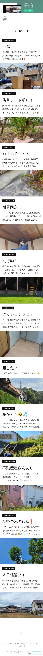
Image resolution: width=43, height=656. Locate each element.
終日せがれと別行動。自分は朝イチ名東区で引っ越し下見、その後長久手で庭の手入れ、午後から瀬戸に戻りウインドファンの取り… (21, 270)
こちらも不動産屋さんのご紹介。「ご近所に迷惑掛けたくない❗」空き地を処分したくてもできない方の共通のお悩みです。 (21, 477)
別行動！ (10, 261)
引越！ (8, 46)
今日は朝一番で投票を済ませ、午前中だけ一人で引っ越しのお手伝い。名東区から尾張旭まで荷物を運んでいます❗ (21, 55)
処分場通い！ (13, 575)
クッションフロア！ (20, 314)
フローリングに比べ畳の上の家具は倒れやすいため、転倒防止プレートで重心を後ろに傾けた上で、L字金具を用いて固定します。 (21, 216)
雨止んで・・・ (15, 153)
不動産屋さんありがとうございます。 (21, 468)
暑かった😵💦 (15, 414)
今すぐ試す (28, 10)
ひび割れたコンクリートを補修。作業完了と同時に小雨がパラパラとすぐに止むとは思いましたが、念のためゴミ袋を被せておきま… (21, 162)
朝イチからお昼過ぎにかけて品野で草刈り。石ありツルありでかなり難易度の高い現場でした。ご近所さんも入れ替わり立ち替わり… (21, 584)
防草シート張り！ (17, 100)
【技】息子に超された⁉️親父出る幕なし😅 (21, 373)
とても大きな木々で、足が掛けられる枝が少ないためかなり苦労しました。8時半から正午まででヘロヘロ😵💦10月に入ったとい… (21, 530)
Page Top (21, 633)
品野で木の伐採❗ (18, 521)
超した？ (10, 368)
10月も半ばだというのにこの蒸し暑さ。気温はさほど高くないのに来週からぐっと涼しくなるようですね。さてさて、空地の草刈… (21, 423)
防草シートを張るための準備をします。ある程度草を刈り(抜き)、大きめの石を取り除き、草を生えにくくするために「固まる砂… (21, 109)
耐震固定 (10, 207)
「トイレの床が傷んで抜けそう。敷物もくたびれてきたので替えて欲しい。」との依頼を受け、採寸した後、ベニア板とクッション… (21, 323)
